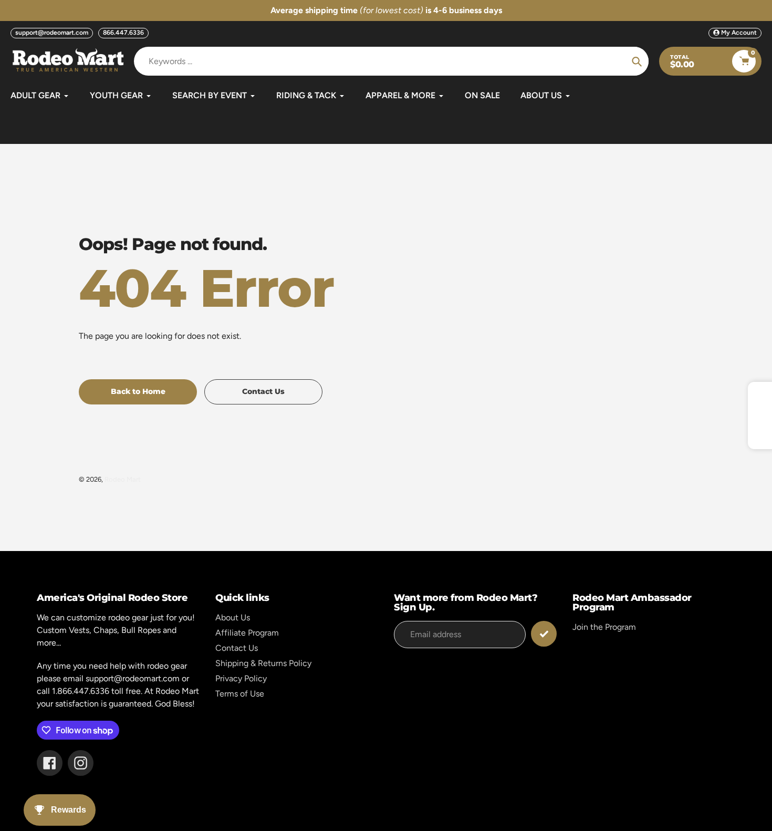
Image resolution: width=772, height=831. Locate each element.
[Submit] (544, 634)
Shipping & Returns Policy (263, 663)
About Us (232, 617)
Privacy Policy (241, 678)
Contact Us (236, 648)
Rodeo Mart (123, 479)
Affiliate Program (247, 633)
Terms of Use (239, 694)
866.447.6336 (123, 32)
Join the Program (604, 627)
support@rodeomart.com (51, 32)
